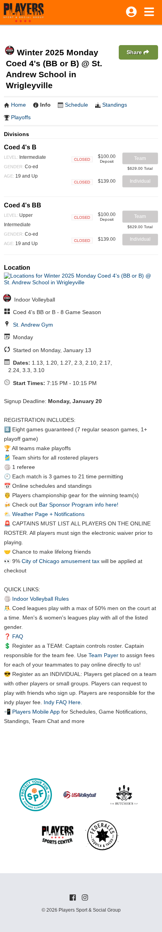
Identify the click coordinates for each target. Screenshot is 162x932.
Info (45, 105)
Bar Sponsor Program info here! (78, 504)
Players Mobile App (36, 712)
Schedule (76, 105)
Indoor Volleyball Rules (40, 599)
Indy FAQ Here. (63, 702)
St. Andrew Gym (33, 325)
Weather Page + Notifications (48, 514)
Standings (114, 105)
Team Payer (103, 655)
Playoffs (21, 117)
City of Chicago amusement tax (60, 561)
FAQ (17, 636)
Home (18, 105)
